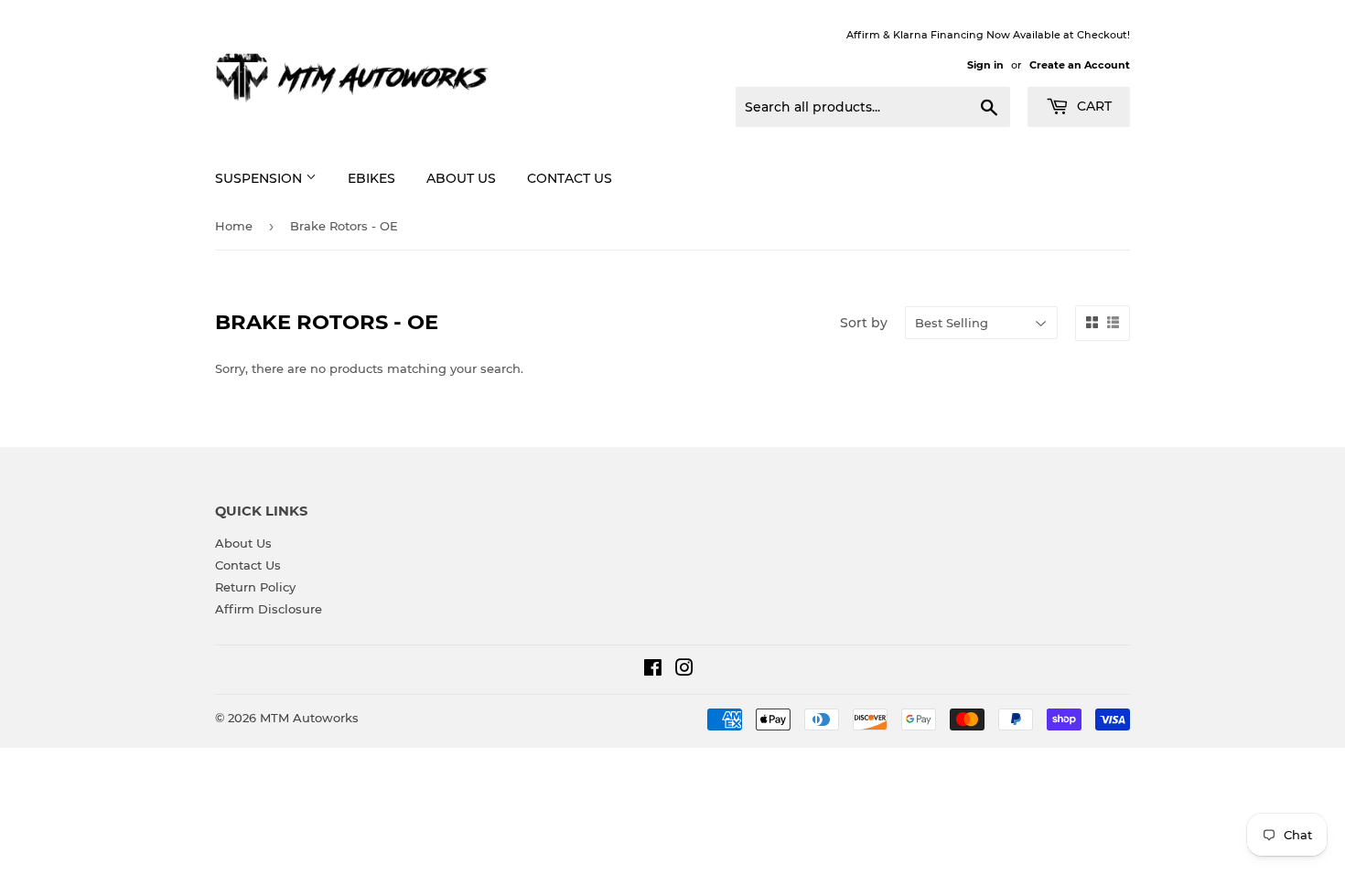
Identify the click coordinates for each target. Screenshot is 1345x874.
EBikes (371, 178)
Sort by (864, 322)
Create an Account (1079, 65)
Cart (1092, 106)
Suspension (260, 178)
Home (234, 225)
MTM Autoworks (309, 717)
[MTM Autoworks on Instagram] (684, 670)
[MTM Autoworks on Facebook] (652, 670)
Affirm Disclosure (268, 609)
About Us (461, 178)
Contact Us (569, 178)
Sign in (985, 65)
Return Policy (255, 587)
